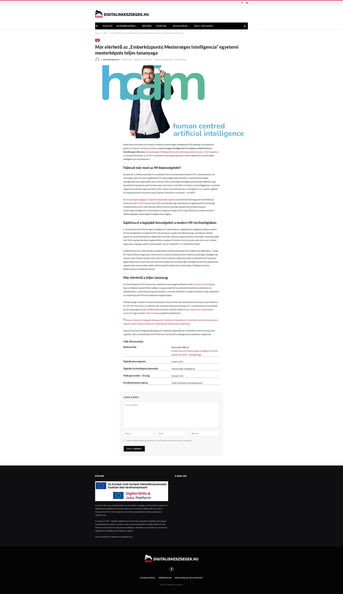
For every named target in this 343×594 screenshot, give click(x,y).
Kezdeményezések (126, 26)
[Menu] (97, 26)
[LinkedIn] (99, 166)
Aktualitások (180, 26)
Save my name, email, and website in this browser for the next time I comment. (159, 440)
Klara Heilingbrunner (111, 59)
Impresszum (165, 578)
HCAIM (140, 203)
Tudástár (161, 26)
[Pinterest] (99, 173)
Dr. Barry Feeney (151, 313)
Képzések (146, 26)
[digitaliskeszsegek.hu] (122, 14)
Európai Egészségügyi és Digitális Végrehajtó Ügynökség (152, 199)
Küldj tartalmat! (203, 26)
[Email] (99, 180)
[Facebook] (99, 152)
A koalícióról (147, 578)
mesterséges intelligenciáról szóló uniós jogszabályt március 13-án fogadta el (183, 152)
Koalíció (107, 26)
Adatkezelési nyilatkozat (189, 578)
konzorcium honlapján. (205, 284)
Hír (97, 40)
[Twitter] (99, 159)
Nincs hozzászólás (164, 59)
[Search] (247, 3)
